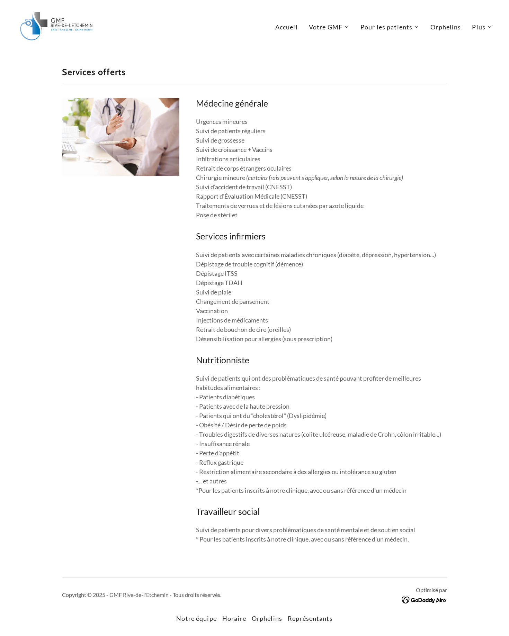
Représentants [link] (310, 618)
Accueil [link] (286, 27)
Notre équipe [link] (196, 618)
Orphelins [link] (445, 27)
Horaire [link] (234, 618)
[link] (56, 25)
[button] (329, 27)
